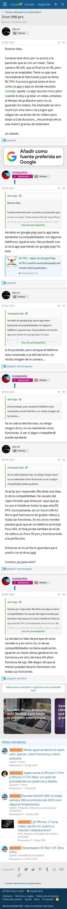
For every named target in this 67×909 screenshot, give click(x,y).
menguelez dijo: (15, 313)
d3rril (7, 22)
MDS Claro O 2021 (14, 891)
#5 (64, 459)
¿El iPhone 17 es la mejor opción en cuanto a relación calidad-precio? (38, 826)
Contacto (7, 896)
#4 (64, 391)
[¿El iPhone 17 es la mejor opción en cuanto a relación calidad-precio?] (7, 824)
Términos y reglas (24, 896)
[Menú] (5, 4)
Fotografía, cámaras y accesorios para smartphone (32, 809)
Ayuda (28, 899)
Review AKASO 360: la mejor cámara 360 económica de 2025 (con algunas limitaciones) (36, 800)
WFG (20, 833)
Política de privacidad (47, 896)
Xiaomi (45, 510)
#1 (64, 42)
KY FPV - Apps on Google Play (37, 258)
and (19, 366)
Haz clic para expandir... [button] (33, 225)
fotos (51, 91)
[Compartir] (59, 42)
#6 (64, 594)
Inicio (37, 899)
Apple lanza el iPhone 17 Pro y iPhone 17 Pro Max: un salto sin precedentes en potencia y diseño (36, 777)
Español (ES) (36, 891)
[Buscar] (62, 4)
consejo (10, 91)
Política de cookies (12, 899)
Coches (21, 761)
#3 (64, 305)
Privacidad (47, 899)
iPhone (24, 784)
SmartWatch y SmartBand (31, 855)
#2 (64, 188)
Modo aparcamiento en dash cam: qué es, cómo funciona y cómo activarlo (37, 754)
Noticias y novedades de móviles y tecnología (38, 835)
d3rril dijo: (12, 195)
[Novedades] (55, 4)
